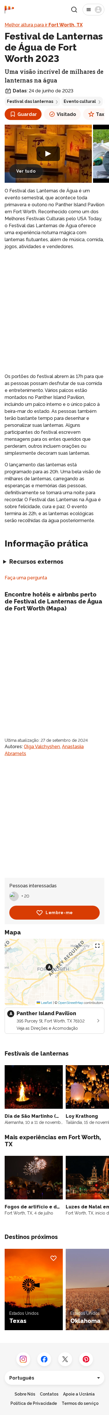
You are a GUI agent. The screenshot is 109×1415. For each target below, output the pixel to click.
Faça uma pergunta (26, 578)
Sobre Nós (25, 1394)
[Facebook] (44, 1359)
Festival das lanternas (30, 101)
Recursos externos (36, 561)
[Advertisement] (54, 311)
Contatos (49, 1394)
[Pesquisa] (74, 9)
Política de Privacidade (33, 1403)
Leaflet (46, 1003)
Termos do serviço (80, 1403)
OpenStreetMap (70, 1003)
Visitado (66, 114)
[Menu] (93, 9)
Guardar (27, 114)
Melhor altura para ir (44, 25)
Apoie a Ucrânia (79, 1394)
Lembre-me (59, 912)
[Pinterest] (86, 1359)
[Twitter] (65, 1359)
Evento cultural (80, 101)
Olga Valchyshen (42, 746)
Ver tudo (26, 171)
